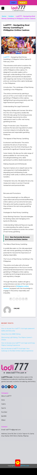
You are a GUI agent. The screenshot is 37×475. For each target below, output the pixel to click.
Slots (3, 400)
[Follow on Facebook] (2, 386)
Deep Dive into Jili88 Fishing (10, 334)
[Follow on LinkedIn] (15, 386)
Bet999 (3, 416)
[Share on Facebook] (13, 298)
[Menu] (2, 8)
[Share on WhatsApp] (10, 298)
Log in (13, 2)
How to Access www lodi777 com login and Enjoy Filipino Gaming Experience (18, 344)
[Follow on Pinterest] (12, 386)
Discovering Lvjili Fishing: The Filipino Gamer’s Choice (16, 339)
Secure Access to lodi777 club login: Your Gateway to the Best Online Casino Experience (17, 350)
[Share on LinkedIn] (26, 298)
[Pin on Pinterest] (23, 298)
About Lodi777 (6, 396)
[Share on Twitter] (16, 298)
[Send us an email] (9, 386)
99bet (3, 420)
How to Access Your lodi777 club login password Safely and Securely (17, 330)
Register (23, 2)
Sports (3, 408)
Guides (11, 16)
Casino (3, 404)
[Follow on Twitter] (6, 386)
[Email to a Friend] (20, 298)
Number (4, 412)
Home (4, 16)
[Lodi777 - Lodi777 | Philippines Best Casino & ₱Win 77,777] (18, 8)
